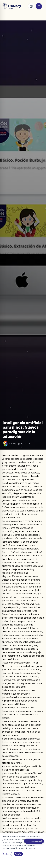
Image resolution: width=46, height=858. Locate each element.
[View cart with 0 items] (31, 6)
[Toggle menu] (39, 6)
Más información (28, 848)
